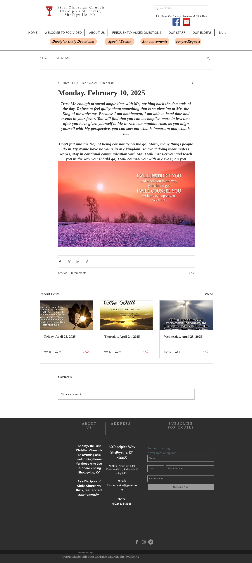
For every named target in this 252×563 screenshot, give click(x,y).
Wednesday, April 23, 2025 (183, 336)
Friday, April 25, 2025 (60, 336)
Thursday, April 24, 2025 (122, 336)
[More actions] (192, 83)
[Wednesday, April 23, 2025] (186, 315)
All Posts (44, 58)
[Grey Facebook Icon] (136, 542)
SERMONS (62, 58)
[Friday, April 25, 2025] (66, 315)
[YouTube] (186, 22)
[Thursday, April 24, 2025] (126, 315)
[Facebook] (176, 22)
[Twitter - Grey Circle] (150, 542)
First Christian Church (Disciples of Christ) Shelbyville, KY (80, 11)
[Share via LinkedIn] (78, 261)
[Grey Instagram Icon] (143, 542)
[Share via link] (87, 261)
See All (209, 293)
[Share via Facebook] (60, 261)
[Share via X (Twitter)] (69, 261)
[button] (208, 58)
